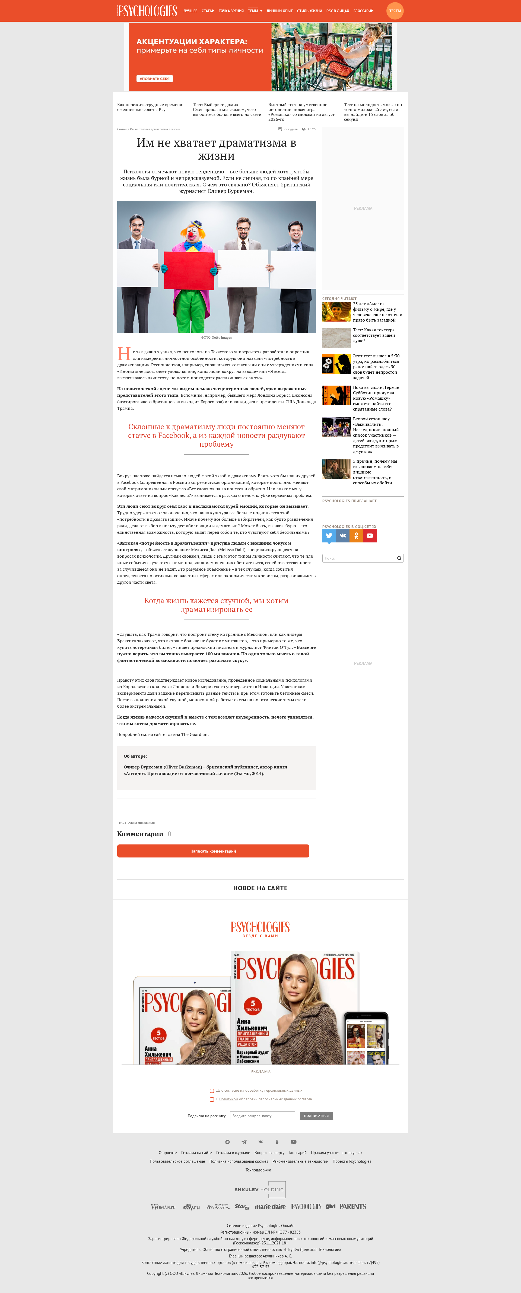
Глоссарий (363, 10)
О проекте (168, 1152)
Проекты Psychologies (352, 1161)
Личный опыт (280, 10)
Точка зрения (231, 10)
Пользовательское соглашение (177, 1161)
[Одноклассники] (277, 1142)
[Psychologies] (147, 10)
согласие (231, 1090)
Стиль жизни (309, 10)
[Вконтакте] (260, 1142)
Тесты (395, 10)
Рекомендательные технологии (300, 1161)
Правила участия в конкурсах (337, 1152)
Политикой (228, 1099)
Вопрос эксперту (269, 1152)
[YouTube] (293, 1142)
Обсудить (291, 129)
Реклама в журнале (233, 1152)
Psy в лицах (337, 10)
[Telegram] (244, 1142)
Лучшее (190, 10)
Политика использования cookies (238, 1161)
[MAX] (227, 1142)
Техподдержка (258, 1170)
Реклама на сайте (196, 1152)
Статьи (208, 10)
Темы (253, 10)
